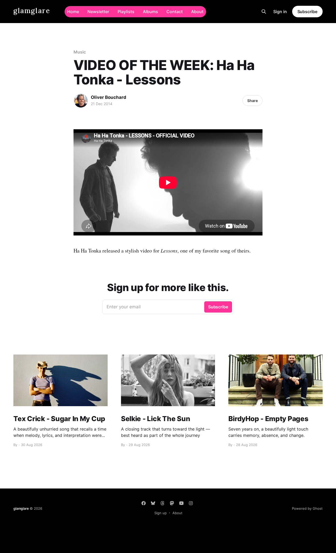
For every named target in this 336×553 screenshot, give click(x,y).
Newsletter (98, 11)
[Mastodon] (172, 503)
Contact (174, 11)
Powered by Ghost (307, 508)
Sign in (280, 11)
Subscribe (307, 11)
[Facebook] (143, 503)
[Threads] (162, 503)
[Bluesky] (153, 503)
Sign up (160, 513)
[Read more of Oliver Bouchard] (81, 100)
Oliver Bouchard (108, 97)
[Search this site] (264, 11)
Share (252, 100)
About (197, 11)
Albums (150, 11)
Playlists (126, 11)
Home (73, 11)
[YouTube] (181, 503)
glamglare (31, 11)
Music (80, 52)
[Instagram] (191, 503)
